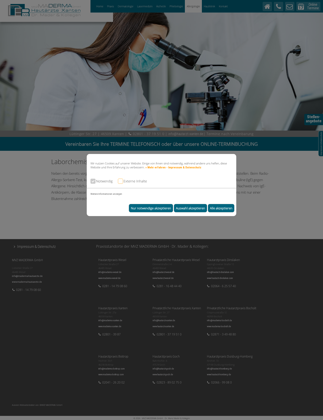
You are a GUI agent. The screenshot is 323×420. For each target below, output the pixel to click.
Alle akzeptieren (221, 208)
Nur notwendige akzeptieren (151, 208)
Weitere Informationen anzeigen (106, 194)
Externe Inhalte (135, 181)
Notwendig (104, 181)
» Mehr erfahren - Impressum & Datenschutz (173, 167)
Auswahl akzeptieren (190, 208)
